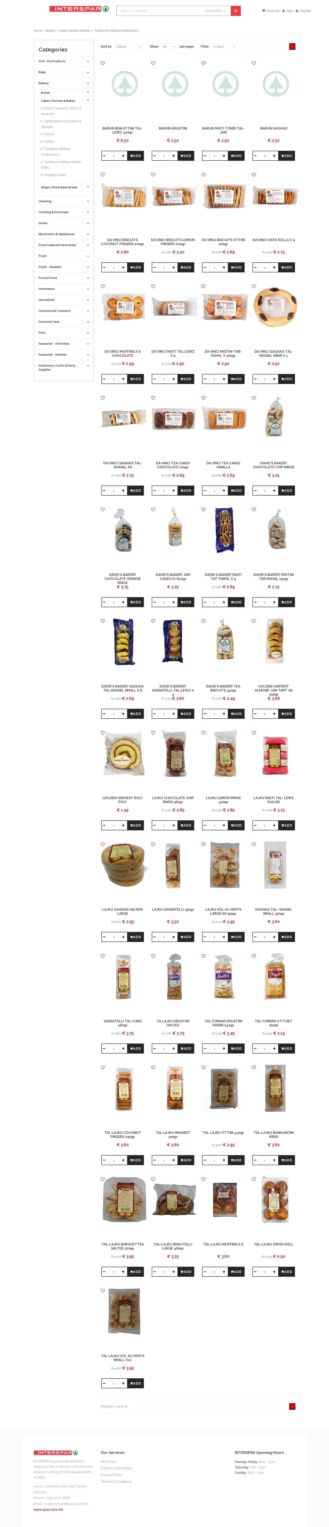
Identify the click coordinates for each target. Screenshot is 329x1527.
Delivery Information (116, 1468)
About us (108, 1461)
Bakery (50, 30)
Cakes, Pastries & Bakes (75, 30)
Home (38, 30)
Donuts (49, 134)
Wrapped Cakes (55, 175)
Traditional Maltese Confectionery (117, 30)
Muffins (49, 141)
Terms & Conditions (116, 1482)
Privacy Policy (112, 1475)
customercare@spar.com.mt (66, 1504)
